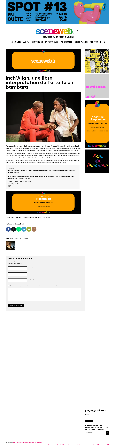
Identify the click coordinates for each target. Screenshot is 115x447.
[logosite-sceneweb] (57, 32)
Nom (31, 268)
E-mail (31, 274)
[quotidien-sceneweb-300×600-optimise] (97, 147)
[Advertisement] (97, 202)
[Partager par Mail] (28, 229)
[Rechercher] (103, 42)
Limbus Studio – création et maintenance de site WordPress (27, 442)
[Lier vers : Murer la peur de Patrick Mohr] (10, 245)
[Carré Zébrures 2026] (97, 72)
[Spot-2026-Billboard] (57, 23)
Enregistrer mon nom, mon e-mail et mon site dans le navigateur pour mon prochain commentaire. (34, 286)
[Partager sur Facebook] (8, 229)
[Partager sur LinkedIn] (23, 229)
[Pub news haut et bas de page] (43, 72)
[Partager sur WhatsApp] (18, 229)
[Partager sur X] (13, 229)
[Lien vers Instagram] (34, 229)
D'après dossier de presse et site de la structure (33, 218)
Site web (32, 279)
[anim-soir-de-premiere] (97, 173)
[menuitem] (16, 42)
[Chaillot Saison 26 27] (97, 98)
